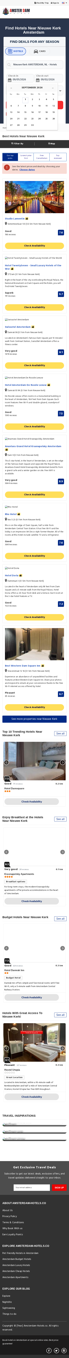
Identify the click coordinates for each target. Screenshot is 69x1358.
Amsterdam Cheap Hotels (16, 1271)
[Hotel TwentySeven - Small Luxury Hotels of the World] (34, 258)
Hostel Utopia (12, 1069)
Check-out (42, 76)
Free (41, 157)
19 (53, 112)
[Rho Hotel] (34, 507)
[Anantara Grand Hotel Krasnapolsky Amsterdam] (34, 439)
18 (46, 112)
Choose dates (27, 170)
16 (32, 112)
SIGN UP (59, 1187)
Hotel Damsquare (14, 788)
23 (32, 119)
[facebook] (49, 1350)
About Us (7, 1210)
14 (18, 112)
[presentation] (6, 762)
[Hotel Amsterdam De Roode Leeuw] (34, 378)
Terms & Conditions (13, 1222)
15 (25, 112)
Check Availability (34, 246)
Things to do (9, 1314)
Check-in (13, 76)
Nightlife (7, 1302)
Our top (10, 157)
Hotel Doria (12, 575)
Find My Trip (42, 3)
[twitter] (56, 1350)
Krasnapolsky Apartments (19, 874)
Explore (6, 1296)
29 (25, 125)
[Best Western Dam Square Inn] (34, 644)
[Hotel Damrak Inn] (34, 943)
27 (11, 125)
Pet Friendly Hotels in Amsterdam (20, 1253)
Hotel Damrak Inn (14, 970)
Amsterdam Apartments (15, 1277)
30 (32, 125)
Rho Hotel (11, 514)
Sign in (55, 3)
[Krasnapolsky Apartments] (34, 846)
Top (58, 157)
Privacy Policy (9, 1216)
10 (39, 106)
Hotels (18, 51)
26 (53, 119)
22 (25, 119)
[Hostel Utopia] (34, 1042)
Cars (42, 51)
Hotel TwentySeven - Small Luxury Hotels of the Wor (33, 267)
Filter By (18, 143)
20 (11, 119)
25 (46, 119)
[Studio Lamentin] (34, 197)
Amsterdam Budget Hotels (16, 1259)
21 (18, 119)
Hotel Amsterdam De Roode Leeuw (26, 385)
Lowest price (25, 157)
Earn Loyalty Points (12, 1235)
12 (53, 106)
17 (39, 112)
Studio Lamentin (15, 219)
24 (39, 119)
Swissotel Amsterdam (18, 327)
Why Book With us (12, 1228)
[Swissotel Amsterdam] (34, 320)
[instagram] (64, 1350)
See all (60, 733)
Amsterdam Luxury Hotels (16, 1265)
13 (11, 112)
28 (18, 125)
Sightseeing (8, 1308)
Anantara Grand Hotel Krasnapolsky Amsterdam (33, 446)
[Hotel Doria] (34, 568)
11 (46, 106)
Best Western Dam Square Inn (23, 666)
